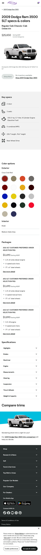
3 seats (9, 111)
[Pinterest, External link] (20, 512)
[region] (20, 540)
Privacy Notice (6, 524)
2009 (11, 9)
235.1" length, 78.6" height (16, 134)
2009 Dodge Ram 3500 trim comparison (20, 437)
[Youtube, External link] (12, 512)
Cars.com (7, 538)
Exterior (5, 168)
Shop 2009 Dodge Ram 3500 (26, 78)
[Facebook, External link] (8, 512)
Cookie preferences (11, 549)
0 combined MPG (13, 126)
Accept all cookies (29, 549)
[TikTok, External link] (4, 512)
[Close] (38, 528)
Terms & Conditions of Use (10, 520)
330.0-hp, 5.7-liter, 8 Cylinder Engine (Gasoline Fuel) (21, 119)
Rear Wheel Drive (13, 141)
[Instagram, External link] (16, 512)
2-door (9, 104)
